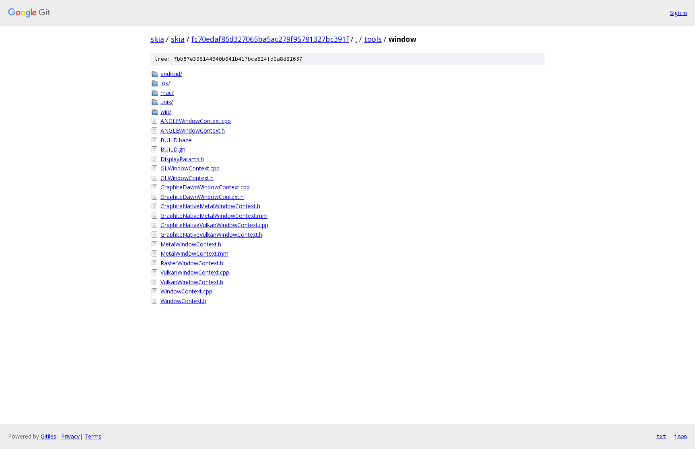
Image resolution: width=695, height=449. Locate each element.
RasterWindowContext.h (191, 263)
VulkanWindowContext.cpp (194, 272)
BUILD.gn (172, 149)
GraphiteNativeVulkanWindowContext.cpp (214, 225)
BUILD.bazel (176, 140)
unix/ (166, 102)
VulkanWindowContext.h (191, 282)
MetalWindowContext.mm (194, 253)
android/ (171, 74)
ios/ (165, 83)
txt (661, 436)
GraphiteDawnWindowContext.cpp (205, 187)
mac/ (167, 92)
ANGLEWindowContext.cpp (195, 121)
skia (157, 39)
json (680, 436)
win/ (165, 111)
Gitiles (48, 436)
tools (373, 39)
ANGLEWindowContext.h (192, 130)
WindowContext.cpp (186, 291)
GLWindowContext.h (187, 178)
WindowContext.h (183, 301)
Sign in (678, 12)
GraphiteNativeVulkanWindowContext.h (211, 234)
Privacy (70, 436)
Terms (92, 436)
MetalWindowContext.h (190, 244)
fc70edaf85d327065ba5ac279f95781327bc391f (270, 39)
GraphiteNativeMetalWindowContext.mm (213, 215)
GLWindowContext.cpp (190, 168)
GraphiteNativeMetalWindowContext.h (210, 206)
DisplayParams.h (182, 159)
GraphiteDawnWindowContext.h (202, 197)
